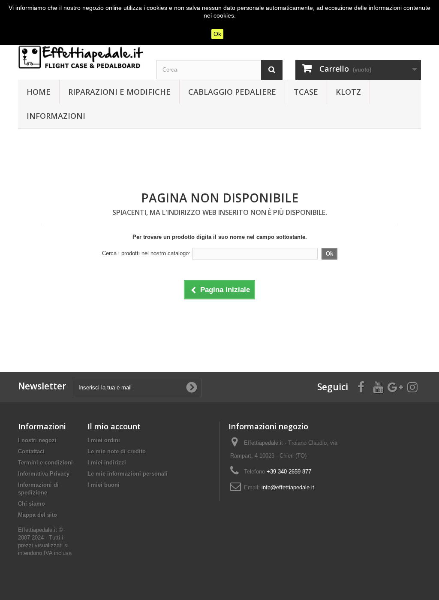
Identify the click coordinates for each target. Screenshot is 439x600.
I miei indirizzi (106, 462)
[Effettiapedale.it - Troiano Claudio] (81, 57)
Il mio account (114, 426)
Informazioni (56, 116)
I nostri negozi (37, 440)
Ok (217, 33)
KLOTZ (348, 92)
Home (39, 92)
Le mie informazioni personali (127, 473)
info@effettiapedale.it (288, 487)
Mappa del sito (37, 515)
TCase (306, 92)
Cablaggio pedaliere (232, 92)
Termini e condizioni (45, 462)
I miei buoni (103, 485)
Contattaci (31, 451)
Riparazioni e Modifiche (119, 92)
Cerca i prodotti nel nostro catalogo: (146, 253)
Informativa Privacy (43, 473)
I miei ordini (103, 440)
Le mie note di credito (116, 451)
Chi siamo (31, 504)
